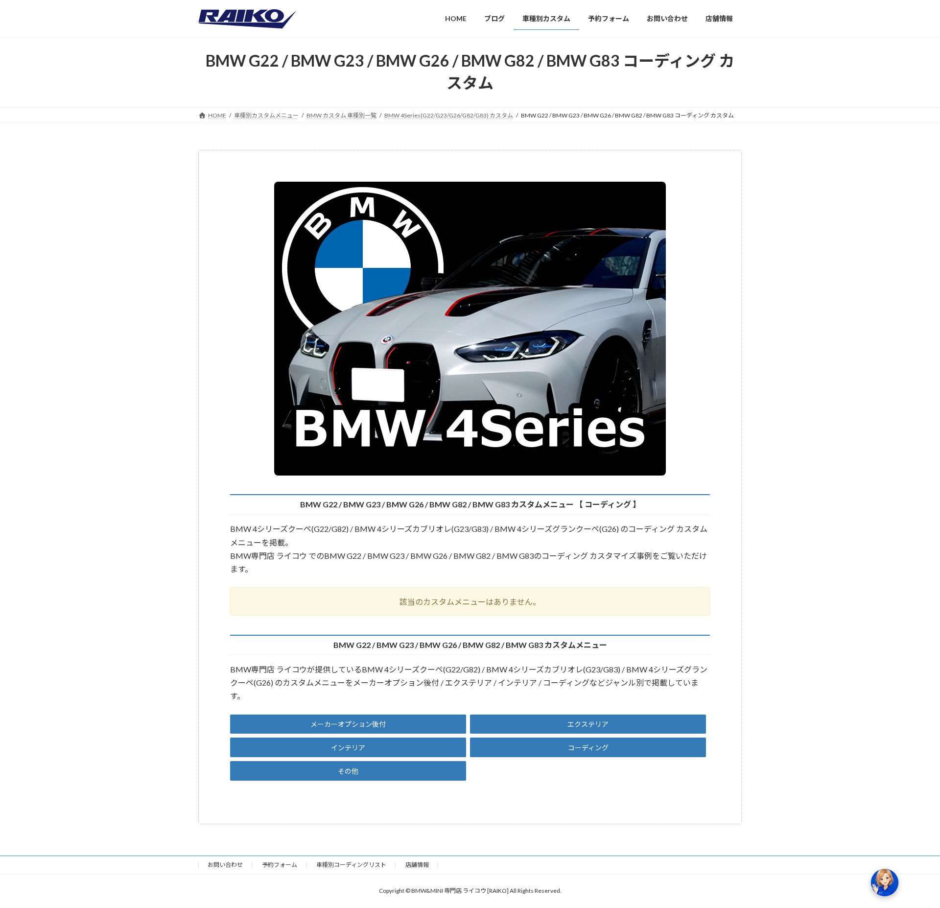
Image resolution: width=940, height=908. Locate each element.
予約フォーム (279, 864)
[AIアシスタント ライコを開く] (884, 882)
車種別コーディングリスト (351, 864)
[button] (348, 724)
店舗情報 (417, 864)
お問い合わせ (225, 864)
